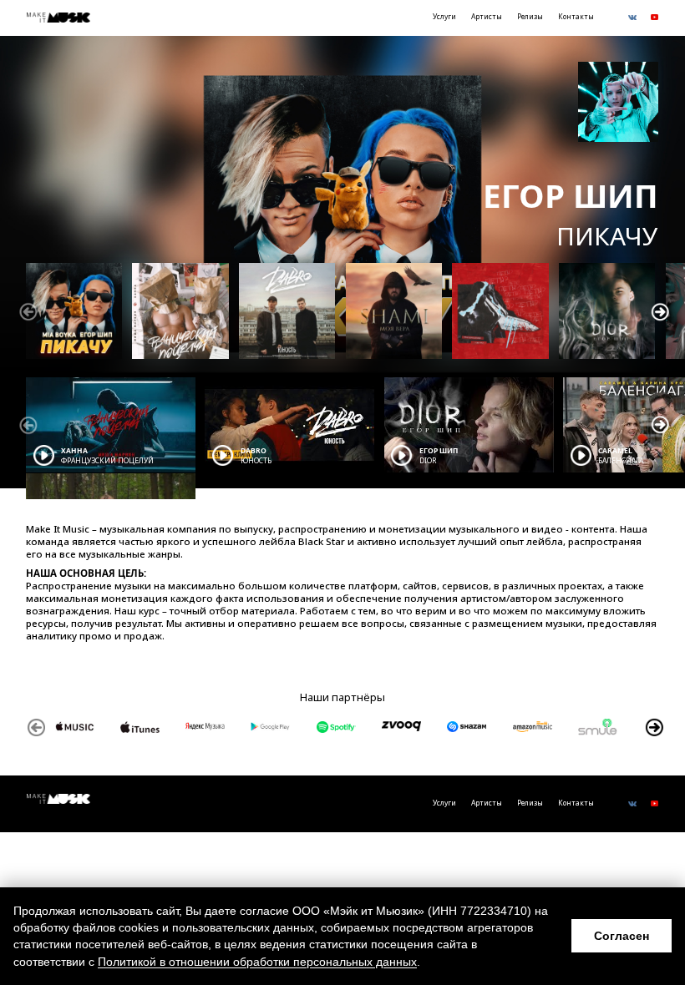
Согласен (621, 935)
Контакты (576, 17)
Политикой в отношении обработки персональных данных (257, 961)
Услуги (444, 17)
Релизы (530, 17)
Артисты (486, 17)
